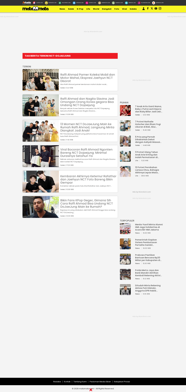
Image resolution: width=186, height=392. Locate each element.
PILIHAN (124, 102)
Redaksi (57, 381)
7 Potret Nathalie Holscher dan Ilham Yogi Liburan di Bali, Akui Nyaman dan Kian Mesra (148, 124)
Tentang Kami (80, 381)
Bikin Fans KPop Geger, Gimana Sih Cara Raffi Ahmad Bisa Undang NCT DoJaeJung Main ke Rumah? (86, 203)
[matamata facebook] (147, 9)
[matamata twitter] (152, 9)
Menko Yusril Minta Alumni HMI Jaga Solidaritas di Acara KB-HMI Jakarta (149, 227)
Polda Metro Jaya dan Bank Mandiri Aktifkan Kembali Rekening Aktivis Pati (148, 273)
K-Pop (80, 9)
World (96, 9)
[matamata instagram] (160, 9)
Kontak (67, 381)
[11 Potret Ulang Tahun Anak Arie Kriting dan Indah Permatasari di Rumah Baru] (125, 160)
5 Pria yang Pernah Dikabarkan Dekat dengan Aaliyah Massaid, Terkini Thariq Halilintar (148, 139)
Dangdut (106, 9)
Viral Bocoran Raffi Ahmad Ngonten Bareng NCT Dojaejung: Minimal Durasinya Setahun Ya (86, 152)
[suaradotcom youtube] (156, 9)
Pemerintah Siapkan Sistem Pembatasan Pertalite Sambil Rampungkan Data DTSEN (148, 242)
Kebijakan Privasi (122, 381)
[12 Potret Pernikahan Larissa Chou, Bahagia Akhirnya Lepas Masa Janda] (125, 175)
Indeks (133, 9)
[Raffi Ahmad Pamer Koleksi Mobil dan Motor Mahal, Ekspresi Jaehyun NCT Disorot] (41, 89)
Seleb (71, 9)
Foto (116, 9)
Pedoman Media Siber (100, 381)
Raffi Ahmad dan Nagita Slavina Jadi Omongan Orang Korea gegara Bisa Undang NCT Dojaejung (87, 102)
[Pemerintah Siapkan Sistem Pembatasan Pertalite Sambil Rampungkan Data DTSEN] (125, 248)
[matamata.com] (36, 10)
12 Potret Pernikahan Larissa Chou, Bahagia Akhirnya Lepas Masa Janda (147, 170)
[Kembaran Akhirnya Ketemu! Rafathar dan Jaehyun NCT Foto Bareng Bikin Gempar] (41, 191)
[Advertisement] (87, 357)
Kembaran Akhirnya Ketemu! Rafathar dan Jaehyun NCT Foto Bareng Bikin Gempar (88, 179)
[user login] (143, 10)
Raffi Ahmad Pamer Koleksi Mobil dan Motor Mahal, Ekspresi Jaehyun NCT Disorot (87, 78)
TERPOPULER (127, 220)
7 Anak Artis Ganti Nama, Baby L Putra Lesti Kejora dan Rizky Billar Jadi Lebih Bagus (148, 109)
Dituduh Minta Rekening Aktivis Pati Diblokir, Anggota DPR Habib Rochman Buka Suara (148, 288)
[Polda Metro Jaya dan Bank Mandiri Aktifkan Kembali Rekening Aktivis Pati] (125, 278)
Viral (124, 9)
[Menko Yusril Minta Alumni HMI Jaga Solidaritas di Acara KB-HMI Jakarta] (125, 233)
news (62, 9)
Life (88, 9)
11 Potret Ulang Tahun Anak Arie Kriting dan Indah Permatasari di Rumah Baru (146, 155)
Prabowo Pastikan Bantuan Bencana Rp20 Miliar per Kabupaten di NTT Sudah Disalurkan (147, 258)
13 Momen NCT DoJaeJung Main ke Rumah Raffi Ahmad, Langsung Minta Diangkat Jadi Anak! (87, 127)
